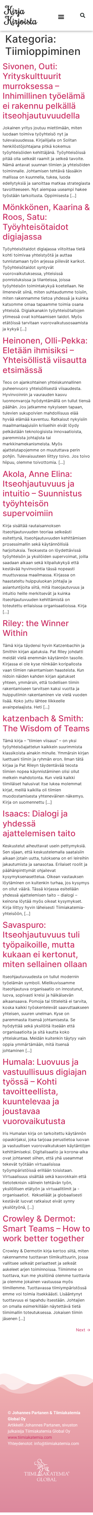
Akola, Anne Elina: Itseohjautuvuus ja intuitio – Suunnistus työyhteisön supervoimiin (42, 493)
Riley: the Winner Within (36, 628)
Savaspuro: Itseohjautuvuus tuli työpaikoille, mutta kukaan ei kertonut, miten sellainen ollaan (45, 944)
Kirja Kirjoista (21, 15)
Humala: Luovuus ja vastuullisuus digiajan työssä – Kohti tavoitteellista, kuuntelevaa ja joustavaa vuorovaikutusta (45, 1091)
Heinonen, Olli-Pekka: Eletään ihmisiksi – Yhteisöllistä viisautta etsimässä (45, 355)
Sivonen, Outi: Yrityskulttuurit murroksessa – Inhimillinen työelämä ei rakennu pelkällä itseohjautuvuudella (44, 91)
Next (83, 1329)
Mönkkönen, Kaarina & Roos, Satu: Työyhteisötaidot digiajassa (46, 222)
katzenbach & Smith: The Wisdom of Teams (46, 723)
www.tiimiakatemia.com (30, 1437)
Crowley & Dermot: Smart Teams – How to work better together (46, 1228)
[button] (61, 17)
